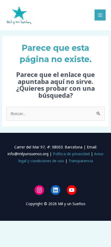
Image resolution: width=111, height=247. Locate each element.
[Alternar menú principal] (100, 15)
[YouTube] (72, 190)
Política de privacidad (71, 153)
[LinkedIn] (55, 190)
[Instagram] (39, 190)
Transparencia (80, 160)
